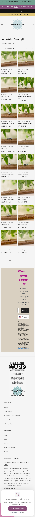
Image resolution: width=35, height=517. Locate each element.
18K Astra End (5, 96)
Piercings (6, 443)
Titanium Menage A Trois (8, 174)
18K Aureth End (5, 250)
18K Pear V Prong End (23, 224)
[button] (2, 24)
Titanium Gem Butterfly (7, 123)
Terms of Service (9, 419)
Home (5, 435)
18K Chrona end (22, 199)
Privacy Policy (21, 348)
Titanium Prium (5, 148)
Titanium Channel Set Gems (25, 123)
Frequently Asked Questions (12, 415)
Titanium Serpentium (23, 174)
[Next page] (25, 259)
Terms (27, 348)
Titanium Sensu (5, 224)
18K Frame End (22, 71)
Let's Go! (25, 310)
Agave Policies (8, 411)
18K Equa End (5, 71)
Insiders (6, 451)
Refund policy (8, 424)
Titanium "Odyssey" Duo (24, 148)
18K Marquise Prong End (7, 199)
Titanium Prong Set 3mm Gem (24, 97)
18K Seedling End (22, 250)
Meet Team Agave (9, 447)
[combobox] (19, 317)
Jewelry (6, 439)
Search (6, 407)
